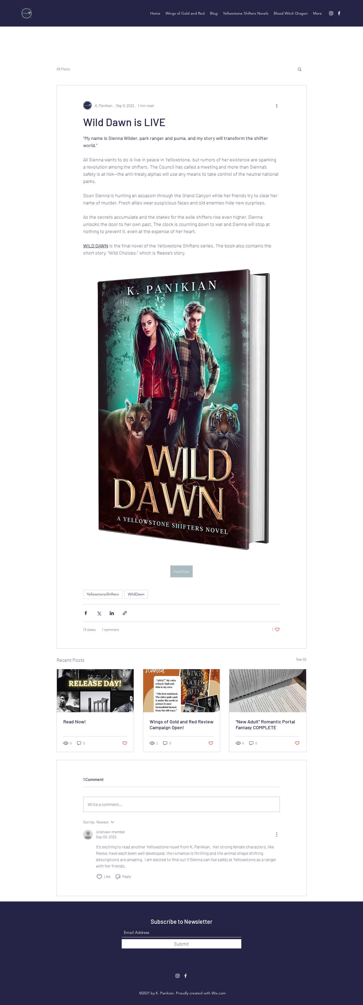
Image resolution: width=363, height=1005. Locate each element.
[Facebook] (339, 13)
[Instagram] (331, 13)
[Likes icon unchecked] (99, 877)
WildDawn (136, 594)
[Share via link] (124, 613)
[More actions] (276, 105)
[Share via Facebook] (85, 613)
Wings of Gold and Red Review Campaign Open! (181, 724)
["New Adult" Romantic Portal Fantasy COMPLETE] (267, 690)
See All (301, 659)
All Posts (63, 69)
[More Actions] (276, 834)
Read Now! (74, 721)
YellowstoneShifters (103, 594)
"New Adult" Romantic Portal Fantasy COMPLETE (265, 724)
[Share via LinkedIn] (111, 613)
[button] (299, 69)
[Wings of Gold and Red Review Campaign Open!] (181, 690)
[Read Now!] (95, 690)
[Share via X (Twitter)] (98, 613)
